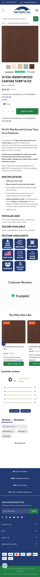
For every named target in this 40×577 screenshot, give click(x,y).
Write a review (25, 411)
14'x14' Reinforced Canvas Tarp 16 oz (18, 23)
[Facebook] (2, 517)
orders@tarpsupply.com (30, 2)
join (34, 511)
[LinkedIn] (10, 517)
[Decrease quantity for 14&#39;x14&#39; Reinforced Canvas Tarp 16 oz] (3, 111)
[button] (3, 10)
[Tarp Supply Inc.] (20, 10)
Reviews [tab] (7, 419)
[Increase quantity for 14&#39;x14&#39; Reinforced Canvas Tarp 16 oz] (13, 111)
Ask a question (14, 411)
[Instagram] (6, 517)
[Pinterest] (22, 517)
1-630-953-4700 (11, 2)
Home (3, 23)
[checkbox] (6, 436)
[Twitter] (18, 517)
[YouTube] (14, 517)
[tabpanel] (20, 445)
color (4, 100)
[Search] (35, 18)
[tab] (19, 420)
